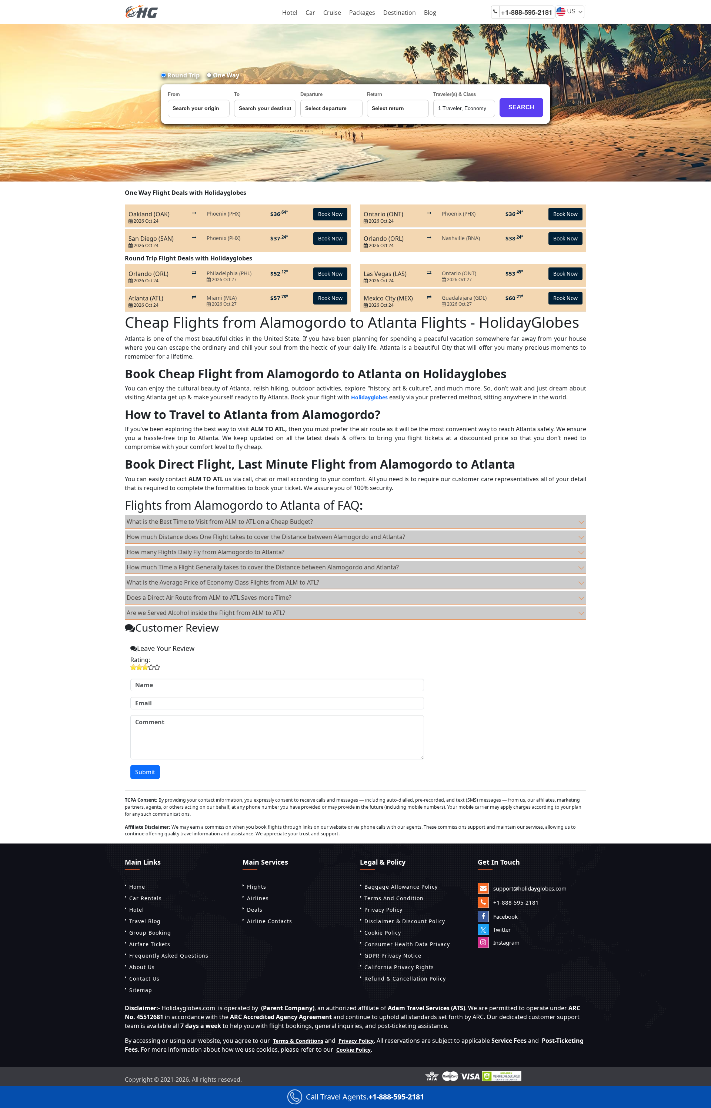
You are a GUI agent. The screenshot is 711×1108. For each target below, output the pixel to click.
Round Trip (183, 75)
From (174, 94)
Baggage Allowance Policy (401, 886)
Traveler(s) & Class (454, 94)
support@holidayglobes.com (529, 888)
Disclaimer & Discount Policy (404, 921)
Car (310, 13)
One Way (225, 75)
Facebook (505, 916)
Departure (311, 94)
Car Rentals (145, 898)
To (237, 94)
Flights (256, 886)
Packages (362, 13)
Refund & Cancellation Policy (405, 978)
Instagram (506, 942)
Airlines (258, 898)
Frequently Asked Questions (168, 955)
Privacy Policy (383, 909)
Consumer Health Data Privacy (407, 944)
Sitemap (140, 990)
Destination (399, 13)
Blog (430, 13)
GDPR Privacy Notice (392, 955)
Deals (255, 909)
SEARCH (521, 107)
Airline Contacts (269, 921)
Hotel (289, 13)
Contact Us (144, 978)
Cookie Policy (382, 932)
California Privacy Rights (399, 967)
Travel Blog (145, 921)
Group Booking (150, 932)
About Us (142, 967)
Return (374, 94)
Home (137, 886)
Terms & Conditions (298, 1040)
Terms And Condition (394, 898)
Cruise (332, 13)
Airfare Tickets (149, 944)
